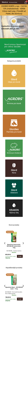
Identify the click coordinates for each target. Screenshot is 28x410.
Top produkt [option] (10, 232)
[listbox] (14, 232)
